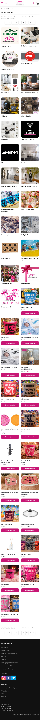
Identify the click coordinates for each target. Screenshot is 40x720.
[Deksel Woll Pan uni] (30, 513)
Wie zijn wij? (5, 691)
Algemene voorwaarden (9, 653)
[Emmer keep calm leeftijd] (10, 603)
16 (23, 22)
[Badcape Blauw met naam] (30, 326)
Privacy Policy (6, 650)
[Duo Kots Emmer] (30, 543)
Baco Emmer (5, 337)
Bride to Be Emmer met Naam (28, 461)
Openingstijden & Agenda (9, 688)
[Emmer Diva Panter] (30, 573)
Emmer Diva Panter (27, 584)
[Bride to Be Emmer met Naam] (30, 450)
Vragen (3, 659)
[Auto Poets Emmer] (30, 296)
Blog (2, 693)
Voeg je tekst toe (30, 313)
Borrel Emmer (25, 429)
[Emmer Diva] (10, 573)
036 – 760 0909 (8, 710)
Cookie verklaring (7, 669)
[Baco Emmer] (10, 326)
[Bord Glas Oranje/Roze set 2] (10, 418)
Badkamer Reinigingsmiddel (26, 368)
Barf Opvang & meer (7, 399)
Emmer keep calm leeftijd (9, 614)
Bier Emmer (25, 399)
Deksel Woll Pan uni (27, 524)
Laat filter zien (8, 12)
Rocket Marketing (33, 714)
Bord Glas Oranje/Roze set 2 (9, 430)
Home (3, 8)
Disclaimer (4, 647)
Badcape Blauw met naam (29, 337)
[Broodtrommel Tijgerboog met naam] (30, 481)
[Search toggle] (33, 3)
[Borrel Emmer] (30, 418)
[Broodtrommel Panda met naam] (10, 481)
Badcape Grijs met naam (9, 367)
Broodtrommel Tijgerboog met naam (29, 493)
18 (30, 22)
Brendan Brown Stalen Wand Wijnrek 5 (8, 461)
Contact (4, 656)
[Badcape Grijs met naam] (10, 356)
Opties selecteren (30, 530)
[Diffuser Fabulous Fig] (10, 543)
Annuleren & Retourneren (9, 666)
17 (26, 22)
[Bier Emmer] (30, 388)
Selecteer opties (10, 343)
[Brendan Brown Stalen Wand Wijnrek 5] (10, 450)
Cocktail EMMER (6, 524)
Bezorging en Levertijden (9, 663)
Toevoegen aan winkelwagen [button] (30, 375)
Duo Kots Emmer (26, 554)
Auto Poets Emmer (27, 307)
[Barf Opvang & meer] (10, 388)
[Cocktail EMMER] (10, 513)
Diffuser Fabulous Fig (8, 554)
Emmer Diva (5, 584)
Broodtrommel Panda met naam (9, 493)
